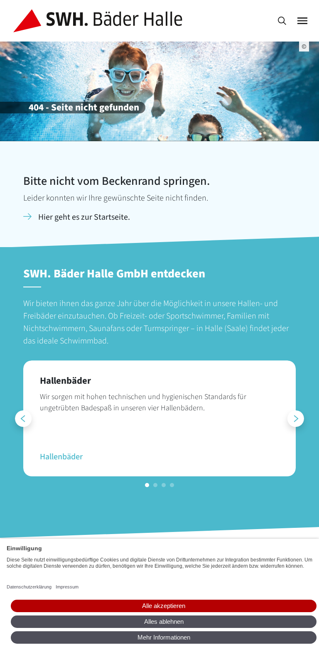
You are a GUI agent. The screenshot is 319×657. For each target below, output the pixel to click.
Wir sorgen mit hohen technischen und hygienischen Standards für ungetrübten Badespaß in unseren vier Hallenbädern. (143, 402)
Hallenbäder (61, 457)
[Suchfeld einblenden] (282, 21)
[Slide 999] (147, 485)
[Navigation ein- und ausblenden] (302, 21)
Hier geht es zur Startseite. (84, 217)
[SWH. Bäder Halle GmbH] (99, 20)
